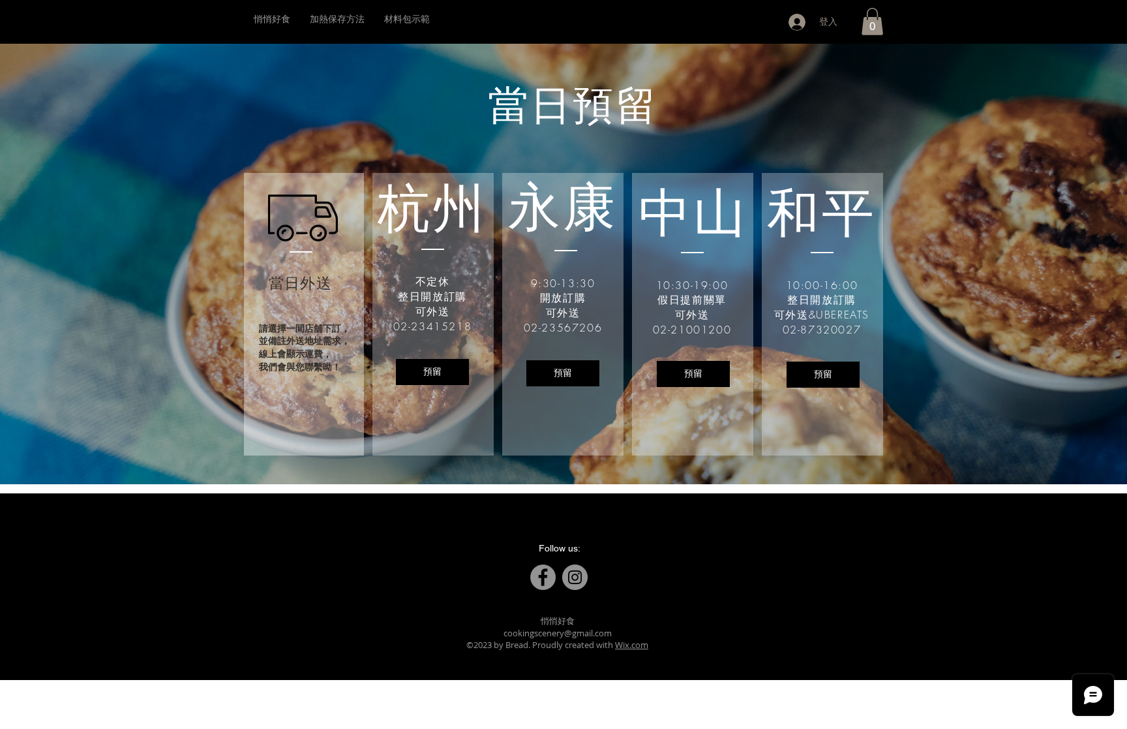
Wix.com (631, 645)
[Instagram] (575, 577)
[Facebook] (543, 577)
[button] (872, 21)
